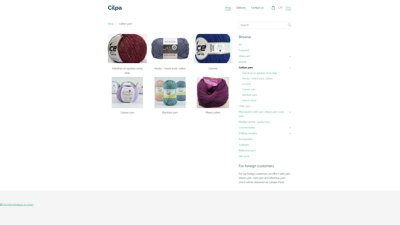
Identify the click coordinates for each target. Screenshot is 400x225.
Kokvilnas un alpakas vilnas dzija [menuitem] (259, 73)
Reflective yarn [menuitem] (247, 150)
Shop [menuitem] (228, 7)
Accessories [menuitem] (245, 139)
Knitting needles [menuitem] (248, 133)
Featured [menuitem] (244, 50)
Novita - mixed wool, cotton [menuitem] (257, 78)
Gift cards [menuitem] (244, 156)
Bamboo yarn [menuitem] (249, 95)
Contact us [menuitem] (257, 7)
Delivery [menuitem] (241, 7)
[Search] (289, 25)
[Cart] (273, 7)
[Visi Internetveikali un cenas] (16, 204)
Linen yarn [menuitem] (244, 106)
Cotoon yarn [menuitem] (249, 89)
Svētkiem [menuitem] (244, 144)
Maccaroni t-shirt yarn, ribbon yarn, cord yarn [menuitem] (261, 114)
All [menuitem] (240, 44)
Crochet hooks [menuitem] (247, 127)
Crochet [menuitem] (246, 84)
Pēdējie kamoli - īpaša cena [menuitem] (254, 121)
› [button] (290, 56)
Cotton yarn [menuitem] (246, 67)
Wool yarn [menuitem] (244, 56)
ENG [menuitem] (288, 7)
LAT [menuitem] (280, 7)
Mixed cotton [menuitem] (249, 100)
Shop (111, 23)
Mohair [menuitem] (242, 61)
